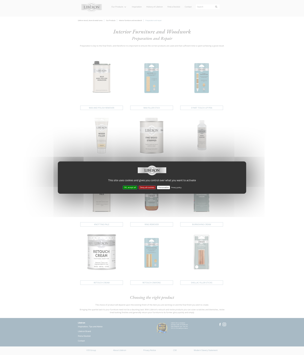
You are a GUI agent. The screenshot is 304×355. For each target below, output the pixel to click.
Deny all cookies (147, 187)
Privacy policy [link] (176, 187)
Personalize (163, 187)
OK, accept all (130, 187)
